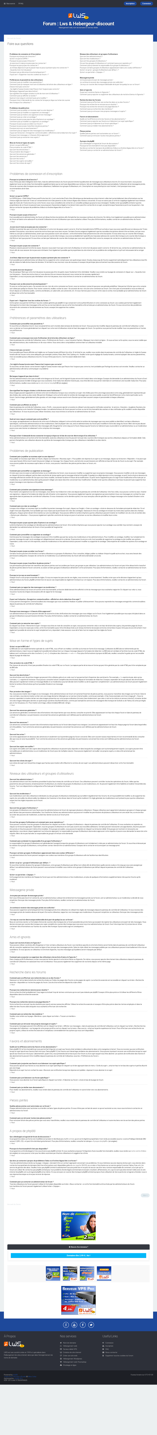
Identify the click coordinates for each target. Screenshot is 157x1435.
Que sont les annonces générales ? (23, 154)
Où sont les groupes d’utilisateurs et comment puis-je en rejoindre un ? (106, 63)
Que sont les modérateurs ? (90, 59)
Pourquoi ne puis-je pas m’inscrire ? (23, 61)
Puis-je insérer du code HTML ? (21, 147)
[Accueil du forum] (78, 16)
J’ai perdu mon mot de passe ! (21, 70)
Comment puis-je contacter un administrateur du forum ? (101, 150)
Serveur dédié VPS (70, 1349)
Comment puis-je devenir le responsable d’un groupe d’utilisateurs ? (105, 65)
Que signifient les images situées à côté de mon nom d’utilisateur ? (34, 93)
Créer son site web (70, 1356)
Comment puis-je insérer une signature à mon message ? (31, 115)
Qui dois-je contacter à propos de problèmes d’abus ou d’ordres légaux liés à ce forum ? (112, 148)
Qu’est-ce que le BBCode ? (19, 145)
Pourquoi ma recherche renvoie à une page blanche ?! (99, 107)
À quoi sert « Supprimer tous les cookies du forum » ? (29, 74)
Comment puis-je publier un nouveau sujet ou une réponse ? (32, 110)
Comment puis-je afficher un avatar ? (23, 96)
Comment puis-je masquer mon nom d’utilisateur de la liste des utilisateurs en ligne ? (41, 84)
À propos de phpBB (100, 1141)
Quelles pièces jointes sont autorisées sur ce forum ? (99, 133)
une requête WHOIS (79, 1165)
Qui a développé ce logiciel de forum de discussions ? (99, 143)
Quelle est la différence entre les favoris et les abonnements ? (103, 119)
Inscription (109, 1346)
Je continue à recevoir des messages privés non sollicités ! (101, 82)
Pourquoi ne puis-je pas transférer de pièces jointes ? (29, 126)
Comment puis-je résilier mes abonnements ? (97, 126)
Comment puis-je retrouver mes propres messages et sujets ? (103, 111)
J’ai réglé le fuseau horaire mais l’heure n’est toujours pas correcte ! (34, 89)
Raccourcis (10, 4)
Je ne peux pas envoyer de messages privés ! (96, 80)
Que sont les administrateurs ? (91, 56)
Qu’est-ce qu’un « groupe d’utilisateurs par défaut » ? (99, 70)
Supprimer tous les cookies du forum (119, 1356)
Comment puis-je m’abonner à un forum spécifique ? (99, 123)
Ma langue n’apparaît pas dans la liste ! (24, 91)
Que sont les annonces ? (19, 156)
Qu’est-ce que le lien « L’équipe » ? (92, 72)
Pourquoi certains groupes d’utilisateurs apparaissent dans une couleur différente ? (111, 68)
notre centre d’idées (138, 1151)
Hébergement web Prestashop (74, 1362)
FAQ (106, 1349)
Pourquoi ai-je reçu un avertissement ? (24, 128)
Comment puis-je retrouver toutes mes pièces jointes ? (100, 136)
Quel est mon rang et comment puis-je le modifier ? (28, 98)
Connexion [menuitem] (146, 4)
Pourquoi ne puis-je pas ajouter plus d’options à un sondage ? (32, 119)
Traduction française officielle (15, 1377)
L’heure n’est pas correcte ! (19, 87)
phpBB (15, 1375)
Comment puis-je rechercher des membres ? (96, 109)
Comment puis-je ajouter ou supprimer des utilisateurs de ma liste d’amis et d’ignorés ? (112, 94)
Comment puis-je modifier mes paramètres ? (26, 82)
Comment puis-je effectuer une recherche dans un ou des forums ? (105, 102)
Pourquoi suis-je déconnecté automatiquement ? (28, 72)
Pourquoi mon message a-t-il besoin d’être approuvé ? (29, 135)
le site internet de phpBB (48, 383)
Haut (13, 191)
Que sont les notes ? (17, 159)
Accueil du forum (14, 38)
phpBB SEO (18, 1378)
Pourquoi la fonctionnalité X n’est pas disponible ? (98, 146)
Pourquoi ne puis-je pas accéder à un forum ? (26, 124)
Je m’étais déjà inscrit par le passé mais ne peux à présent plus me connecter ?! (39, 68)
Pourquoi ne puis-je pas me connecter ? (24, 65)
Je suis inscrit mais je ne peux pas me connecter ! (28, 63)
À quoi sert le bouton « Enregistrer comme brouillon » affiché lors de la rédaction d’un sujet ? (43, 133)
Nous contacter (111, 1352)
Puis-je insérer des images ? (20, 152)
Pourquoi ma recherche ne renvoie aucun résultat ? (98, 104)
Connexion (109, 1343)
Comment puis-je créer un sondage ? (23, 117)
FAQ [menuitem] (21, 4)
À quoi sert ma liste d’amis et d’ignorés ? (95, 92)
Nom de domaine (69, 1343)
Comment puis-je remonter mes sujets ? (25, 137)
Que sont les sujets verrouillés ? (21, 161)
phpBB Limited (68, 1139)
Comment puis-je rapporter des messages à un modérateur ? (32, 131)
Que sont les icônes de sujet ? (21, 163)
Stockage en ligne (69, 1365)
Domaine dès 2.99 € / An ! (78, 1255)
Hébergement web (70, 1346)
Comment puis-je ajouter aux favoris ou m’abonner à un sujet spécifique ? (107, 121)
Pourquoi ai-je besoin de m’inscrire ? (23, 56)
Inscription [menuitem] (130, 4)
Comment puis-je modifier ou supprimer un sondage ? (29, 121)
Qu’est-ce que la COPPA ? (19, 59)
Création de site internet (72, 1352)
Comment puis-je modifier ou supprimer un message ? (30, 112)
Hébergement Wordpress (72, 1359)
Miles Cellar (32, 1377)
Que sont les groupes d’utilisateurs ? (93, 61)
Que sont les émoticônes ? (19, 150)
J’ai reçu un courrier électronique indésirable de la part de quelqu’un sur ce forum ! (110, 84)
